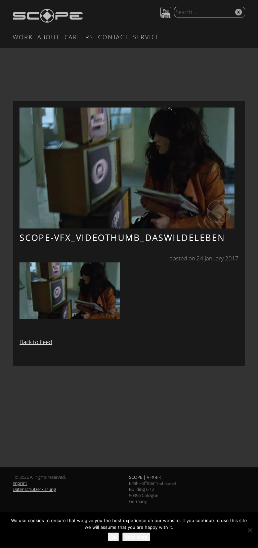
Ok (113, 537)
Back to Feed (35, 342)
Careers (79, 37)
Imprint (20, 483)
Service (146, 37)
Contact (113, 37)
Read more (136, 537)
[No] (249, 530)
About (48, 37)
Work (22, 37)
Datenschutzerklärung (34, 489)
